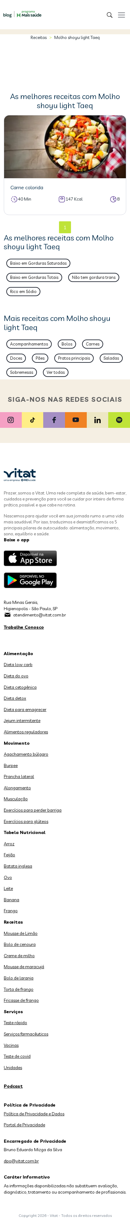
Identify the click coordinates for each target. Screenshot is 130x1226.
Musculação (16, 799)
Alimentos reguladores (26, 732)
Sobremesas (21, 372)
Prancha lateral (19, 776)
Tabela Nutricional (24, 832)
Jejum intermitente (22, 720)
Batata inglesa (18, 866)
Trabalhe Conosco (24, 627)
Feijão (9, 855)
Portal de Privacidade (24, 1125)
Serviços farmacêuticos (26, 1034)
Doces (16, 358)
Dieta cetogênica (20, 687)
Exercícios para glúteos (26, 821)
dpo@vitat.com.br (21, 1161)
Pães (40, 358)
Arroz (9, 844)
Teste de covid (17, 1056)
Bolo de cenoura (20, 944)
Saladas (111, 358)
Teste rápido (15, 1022)
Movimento (17, 743)
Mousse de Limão (21, 933)
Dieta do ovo (16, 676)
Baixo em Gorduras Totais (34, 277)
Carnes (92, 343)
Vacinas (11, 1045)
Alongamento (17, 788)
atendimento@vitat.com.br (39, 615)
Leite (8, 888)
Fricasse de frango (21, 1000)
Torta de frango (18, 989)
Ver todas (56, 372)
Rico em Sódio (23, 291)
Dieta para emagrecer (25, 709)
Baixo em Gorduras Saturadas (38, 263)
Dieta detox (15, 698)
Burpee (11, 765)
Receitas (39, 37)
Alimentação (18, 653)
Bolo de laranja (18, 978)
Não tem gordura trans (93, 277)
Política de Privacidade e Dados (34, 1114)
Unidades (13, 1067)
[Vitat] (20, 11)
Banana (11, 900)
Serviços (13, 1011)
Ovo (8, 877)
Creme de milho (19, 955)
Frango (11, 911)
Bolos (67, 343)
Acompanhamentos (29, 343)
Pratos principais (74, 358)
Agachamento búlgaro (26, 754)
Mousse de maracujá (24, 966)
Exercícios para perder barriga (33, 810)
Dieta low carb (18, 664)
